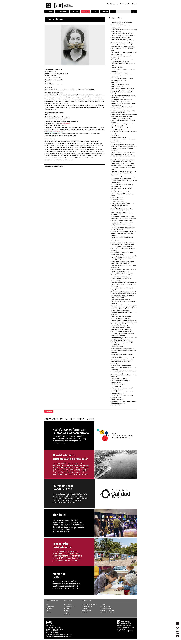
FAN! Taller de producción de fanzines (121, 118)
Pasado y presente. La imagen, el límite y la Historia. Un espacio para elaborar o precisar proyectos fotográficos (122, 227)
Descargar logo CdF (105, 606)
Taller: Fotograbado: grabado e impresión (122, 273)
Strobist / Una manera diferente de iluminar (122, 395)
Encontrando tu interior (117, 199)
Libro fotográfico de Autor (117, 399)
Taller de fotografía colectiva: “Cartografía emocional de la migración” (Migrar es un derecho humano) (121, 212)
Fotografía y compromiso (117, 393)
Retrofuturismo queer (116, 158)
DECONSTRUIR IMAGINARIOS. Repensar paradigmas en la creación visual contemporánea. (122, 80)
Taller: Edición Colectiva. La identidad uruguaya (123, 320)
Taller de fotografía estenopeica (119, 205)
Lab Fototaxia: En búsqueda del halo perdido (123, 244)
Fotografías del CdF (62, 11)
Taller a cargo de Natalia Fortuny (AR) (121, 37)
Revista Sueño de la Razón (107, 610)
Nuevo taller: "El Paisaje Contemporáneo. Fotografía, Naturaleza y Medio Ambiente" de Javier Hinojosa (122, 342)
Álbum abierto (115, 141)
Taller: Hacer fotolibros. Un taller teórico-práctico (123, 282)
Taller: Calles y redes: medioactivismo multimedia (124, 322)
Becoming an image (116, 397)
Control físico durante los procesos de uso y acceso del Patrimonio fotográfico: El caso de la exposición (123, 350)
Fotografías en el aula (117, 24)
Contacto (134, 4)
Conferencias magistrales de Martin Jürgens (122, 203)
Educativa (85, 11)
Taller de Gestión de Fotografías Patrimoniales (123, 35)
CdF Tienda (103, 604)
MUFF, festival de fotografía (89, 604)
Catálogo (95, 11)
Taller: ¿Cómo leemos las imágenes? (120, 299)
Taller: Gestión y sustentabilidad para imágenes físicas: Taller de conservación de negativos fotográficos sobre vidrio (123, 295)
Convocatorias (85, 608)
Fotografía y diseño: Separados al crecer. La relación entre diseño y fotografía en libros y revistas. (122, 193)
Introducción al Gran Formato (118, 137)
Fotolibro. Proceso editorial (118, 346)
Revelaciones (114, 135)
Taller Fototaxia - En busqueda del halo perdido (123, 171)
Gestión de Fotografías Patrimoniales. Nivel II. (123, 156)
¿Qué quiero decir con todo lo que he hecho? (123, 33)
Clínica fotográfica (116, 405)
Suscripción (123, 4)
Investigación (75, 11)
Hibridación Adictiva (116, 143)
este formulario (65, 123)
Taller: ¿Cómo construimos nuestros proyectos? (123, 292)
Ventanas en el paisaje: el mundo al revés (122, 90)
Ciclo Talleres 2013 (116, 386)
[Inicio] (69, 9)
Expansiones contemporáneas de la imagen (122, 144)
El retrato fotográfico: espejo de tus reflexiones (123, 392)
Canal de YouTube (87, 606)
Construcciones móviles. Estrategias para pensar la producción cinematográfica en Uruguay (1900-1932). (124, 148)
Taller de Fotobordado (117, 67)
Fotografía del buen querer (118, 241)
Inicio (107, 4)
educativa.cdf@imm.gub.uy (54, 131)
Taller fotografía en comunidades (119, 73)
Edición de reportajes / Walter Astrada (121, 39)
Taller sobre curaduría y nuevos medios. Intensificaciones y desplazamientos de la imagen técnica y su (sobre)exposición (122, 222)
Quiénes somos (114, 4)
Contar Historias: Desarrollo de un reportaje (122, 243)
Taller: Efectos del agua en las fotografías (121, 22)
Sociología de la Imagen (117, 207)
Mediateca (105, 11)
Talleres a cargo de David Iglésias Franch (122, 43)
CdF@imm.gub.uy (53, 632)
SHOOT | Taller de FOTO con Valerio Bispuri (122, 246)
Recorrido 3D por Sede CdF (107, 612)
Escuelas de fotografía (105, 608)
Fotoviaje (84, 612)
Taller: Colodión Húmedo (117, 259)
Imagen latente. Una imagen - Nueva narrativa (123, 88)
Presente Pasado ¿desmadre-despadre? (121, 209)
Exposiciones (49, 11)
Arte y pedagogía (115, 363)
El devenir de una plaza (117, 201)
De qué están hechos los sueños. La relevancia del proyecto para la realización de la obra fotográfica (123, 233)
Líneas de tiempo (86, 610)
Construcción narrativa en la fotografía (121, 365)
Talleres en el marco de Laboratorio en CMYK (123, 41)
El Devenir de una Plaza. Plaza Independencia (123, 139)
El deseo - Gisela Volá (117, 197)
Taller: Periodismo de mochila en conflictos (122, 331)
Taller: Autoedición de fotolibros (119, 378)
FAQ (129, 4)
